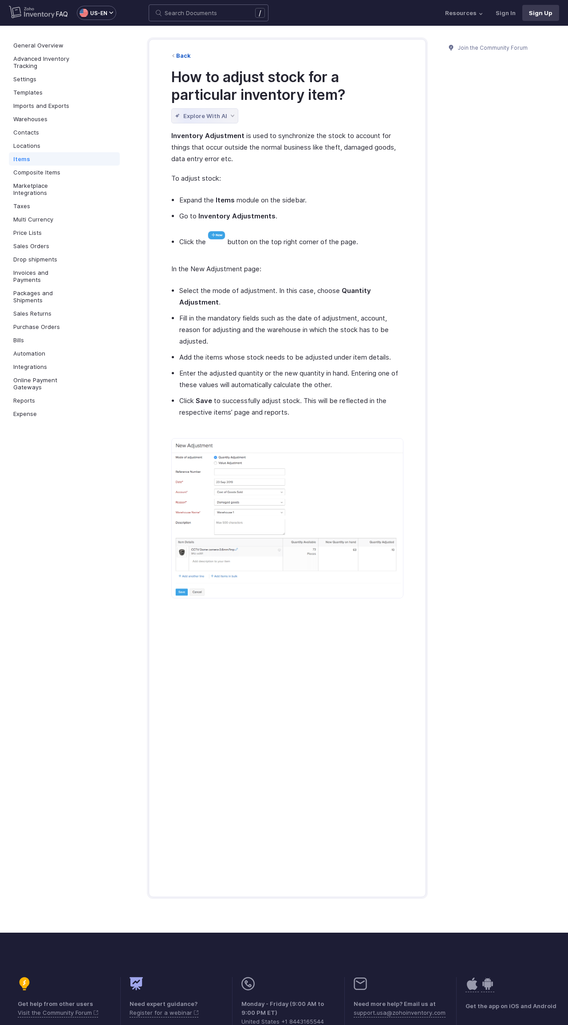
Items (21, 158)
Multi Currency (33, 219)
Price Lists (27, 232)
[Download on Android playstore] (472, 988)
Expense (25, 413)
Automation (29, 353)
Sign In (506, 12)
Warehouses (30, 119)
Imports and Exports (41, 105)
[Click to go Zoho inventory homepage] (32, 13)
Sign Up (540, 12)
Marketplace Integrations (30, 189)
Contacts (26, 132)
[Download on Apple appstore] (487, 988)
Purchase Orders (36, 326)
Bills (18, 340)
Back (183, 55)
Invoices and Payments (30, 276)
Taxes (21, 206)
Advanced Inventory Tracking (41, 62)
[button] (92, 13)
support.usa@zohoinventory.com (400, 1012)
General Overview (38, 45)
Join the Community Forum (492, 47)
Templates (28, 92)
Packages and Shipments (33, 296)
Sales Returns (32, 313)
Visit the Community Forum (56, 1012)
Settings (24, 79)
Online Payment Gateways (35, 383)
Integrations (30, 366)
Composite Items (36, 172)
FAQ (62, 14)
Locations (26, 145)
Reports (24, 400)
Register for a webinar (162, 1012)
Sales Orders (31, 245)
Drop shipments (35, 259)
